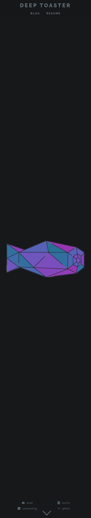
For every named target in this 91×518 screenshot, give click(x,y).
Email (30, 503)
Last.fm (66, 503)
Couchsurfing (29, 508)
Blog (35, 13)
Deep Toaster (45, 5)
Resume (53, 13)
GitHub (66, 508)
